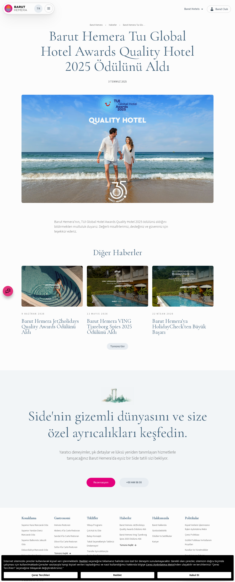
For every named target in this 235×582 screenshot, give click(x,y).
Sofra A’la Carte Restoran (65, 547)
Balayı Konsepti (94, 536)
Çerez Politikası (192, 534)
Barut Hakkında (159, 525)
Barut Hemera (96, 25)
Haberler (113, 25)
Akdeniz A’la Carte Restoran (67, 530)
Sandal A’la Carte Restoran (66, 536)
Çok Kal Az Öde (94, 530)
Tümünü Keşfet (61, 553)
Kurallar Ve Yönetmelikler (196, 550)
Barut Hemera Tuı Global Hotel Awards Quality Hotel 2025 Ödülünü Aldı (134, 25)
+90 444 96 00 (134, 482)
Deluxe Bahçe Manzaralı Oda (35, 550)
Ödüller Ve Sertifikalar (162, 536)
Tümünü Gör (117, 346)
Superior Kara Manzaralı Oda (35, 525)
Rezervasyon (100, 482)
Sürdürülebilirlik (159, 530)
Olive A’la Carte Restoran (65, 541)
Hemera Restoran (62, 525)
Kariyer (155, 541)
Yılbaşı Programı (94, 525)
